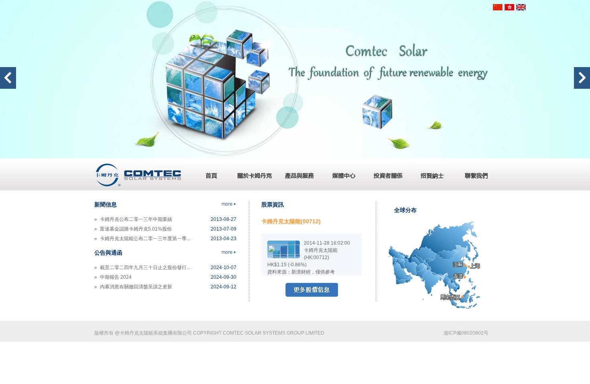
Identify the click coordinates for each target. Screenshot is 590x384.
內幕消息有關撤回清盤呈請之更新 (136, 287)
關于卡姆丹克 (253, 174)
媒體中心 (341, 174)
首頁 (209, 174)
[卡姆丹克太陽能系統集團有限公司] (138, 189)
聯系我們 (474, 174)
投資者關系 (385, 174)
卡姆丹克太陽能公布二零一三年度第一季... (145, 238)
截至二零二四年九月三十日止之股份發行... (145, 267)
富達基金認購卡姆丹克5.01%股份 (136, 229)
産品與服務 (297, 174)
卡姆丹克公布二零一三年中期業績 (136, 219)
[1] (295, 156)
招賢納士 (429, 174)
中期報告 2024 (116, 277)
